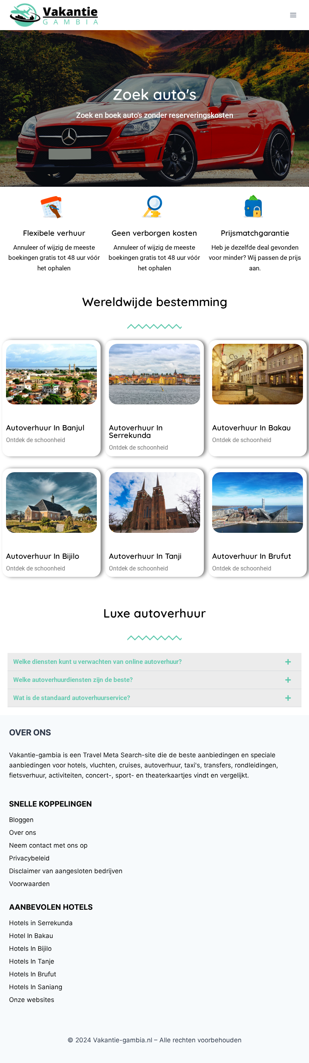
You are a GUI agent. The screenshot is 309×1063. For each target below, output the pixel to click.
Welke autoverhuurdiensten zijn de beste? (73, 679)
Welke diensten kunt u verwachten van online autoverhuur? (97, 661)
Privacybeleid (29, 858)
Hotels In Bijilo (30, 948)
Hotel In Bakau (31, 935)
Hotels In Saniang (35, 987)
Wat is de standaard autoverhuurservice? (71, 698)
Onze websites (31, 1000)
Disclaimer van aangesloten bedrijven (65, 871)
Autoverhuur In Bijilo (42, 556)
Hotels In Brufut (32, 974)
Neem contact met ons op (48, 845)
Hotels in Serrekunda (41, 923)
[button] (154, 662)
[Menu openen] (293, 15)
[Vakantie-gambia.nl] (54, 15)
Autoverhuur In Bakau (251, 427)
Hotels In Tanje (31, 961)
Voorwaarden (29, 884)
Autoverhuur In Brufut (251, 556)
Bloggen (21, 820)
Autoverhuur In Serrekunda (136, 431)
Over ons (22, 832)
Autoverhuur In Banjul (45, 427)
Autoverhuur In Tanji (145, 556)
